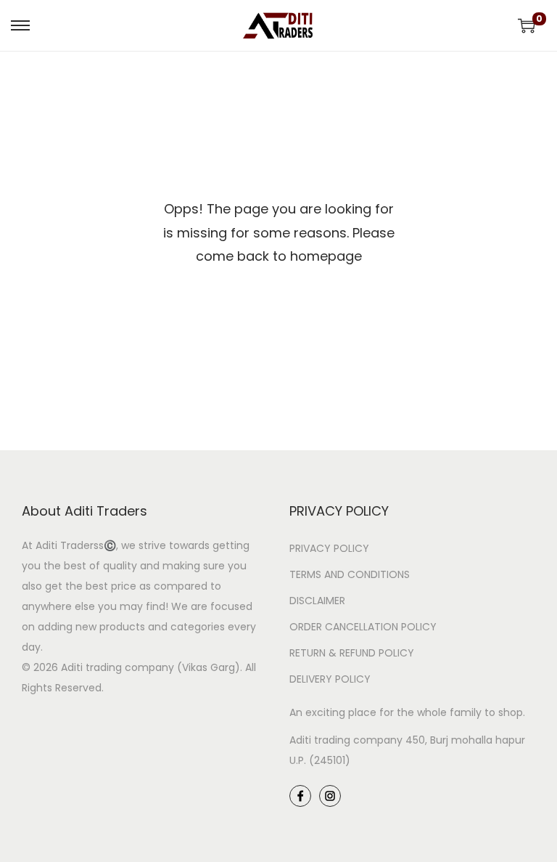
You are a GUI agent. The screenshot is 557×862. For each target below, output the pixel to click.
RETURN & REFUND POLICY (351, 653)
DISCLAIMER (317, 600)
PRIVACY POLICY (329, 548)
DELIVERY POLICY (330, 679)
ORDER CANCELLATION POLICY (363, 626)
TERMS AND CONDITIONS (349, 574)
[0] (526, 25)
